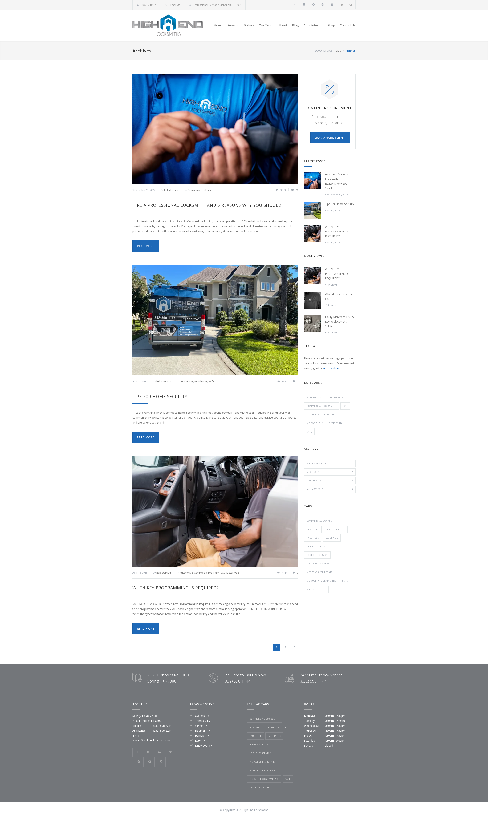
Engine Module (335, 529)
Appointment (313, 25)
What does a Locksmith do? (339, 296)
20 (297, 190)
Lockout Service (317, 555)
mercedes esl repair (319, 572)
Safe (211, 381)
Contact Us (348, 25)
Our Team (266, 25)
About (282, 25)
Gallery (249, 25)
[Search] (351, 4)
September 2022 (330, 463)
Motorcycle (232, 572)
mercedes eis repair (319, 563)
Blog (295, 25)
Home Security (316, 546)
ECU (223, 572)
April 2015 (330, 471)
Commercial (186, 381)
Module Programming (321, 414)
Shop (331, 25)
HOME (337, 50)
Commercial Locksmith (200, 190)
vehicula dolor (331, 368)
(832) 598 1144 (149, 4)
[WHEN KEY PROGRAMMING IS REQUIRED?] (215, 511)
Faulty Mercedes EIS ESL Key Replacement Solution (340, 321)
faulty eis (331, 537)
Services (233, 25)
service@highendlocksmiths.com (152, 740)
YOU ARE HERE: (323, 50)
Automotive (186, 572)
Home (218, 25)
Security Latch (316, 589)
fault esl (313, 537)
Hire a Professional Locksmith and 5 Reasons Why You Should (206, 205)
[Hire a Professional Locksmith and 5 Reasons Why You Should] (215, 129)
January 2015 (330, 489)
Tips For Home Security (159, 396)
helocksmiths (171, 190)
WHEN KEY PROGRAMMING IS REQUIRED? (175, 587)
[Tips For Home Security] (215, 320)
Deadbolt (313, 529)
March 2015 (330, 480)
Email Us (175, 4)
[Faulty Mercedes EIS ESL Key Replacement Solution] (312, 323)
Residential (200, 381)
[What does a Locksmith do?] (312, 300)
